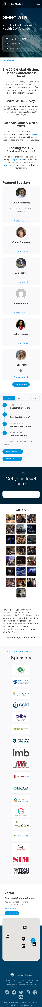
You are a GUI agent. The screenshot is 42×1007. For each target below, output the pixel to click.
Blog (36, 980)
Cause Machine (18, 1002)
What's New (33, 985)
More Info (10, 913)
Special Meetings (11, 451)
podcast (18, 159)
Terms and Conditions (15, 1005)
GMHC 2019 (15, 17)
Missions (6, 987)
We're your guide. (9, 980)
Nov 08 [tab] (20, 398)
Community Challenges (25, 980)
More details (19, 221)
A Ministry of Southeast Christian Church (24, 987)
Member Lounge (15, 982)
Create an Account (10, 985)
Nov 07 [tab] (8, 398)
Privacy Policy (29, 1005)
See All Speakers (21, 384)
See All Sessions (11, 459)
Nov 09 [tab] (33, 398)
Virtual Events (27, 982)
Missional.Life (23, 985)
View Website (11, 908)
